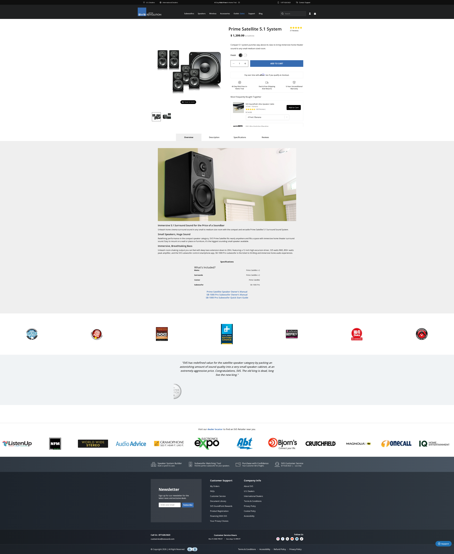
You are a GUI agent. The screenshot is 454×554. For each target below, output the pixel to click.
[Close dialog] (270, 255)
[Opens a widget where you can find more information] (443, 544)
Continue (204, 304)
